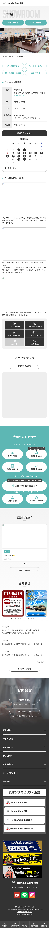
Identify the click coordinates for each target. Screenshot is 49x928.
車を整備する (8, 764)
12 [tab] (33, 618)
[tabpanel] (24, 40)
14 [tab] (37, 618)
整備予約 (44, 926)
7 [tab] (22, 618)
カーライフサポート (11, 773)
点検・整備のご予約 (24, 711)
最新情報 (20, 57)
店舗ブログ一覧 (24, 570)
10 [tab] (28, 618)
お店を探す (7, 756)
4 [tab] (15, 618)
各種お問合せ (24, 700)
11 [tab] (31, 618)
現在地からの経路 (24, 366)
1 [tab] (22, 50)
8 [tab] (24, 618)
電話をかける (13, 22)
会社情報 (6, 781)
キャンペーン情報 (24, 668)
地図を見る (18, 95)
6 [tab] (20, 618)
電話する (5, 926)
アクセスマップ (7, 57)
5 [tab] (18, 618)
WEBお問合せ (35, 22)
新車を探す (7, 730)
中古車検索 (34, 926)
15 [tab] (39, 618)
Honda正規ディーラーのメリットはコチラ (24, 492)
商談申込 (24, 926)
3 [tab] (26, 50)
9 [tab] (26, 618)
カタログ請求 (15, 926)
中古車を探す (8, 739)
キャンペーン (8, 747)
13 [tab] (35, 618)
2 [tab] (24, 50)
